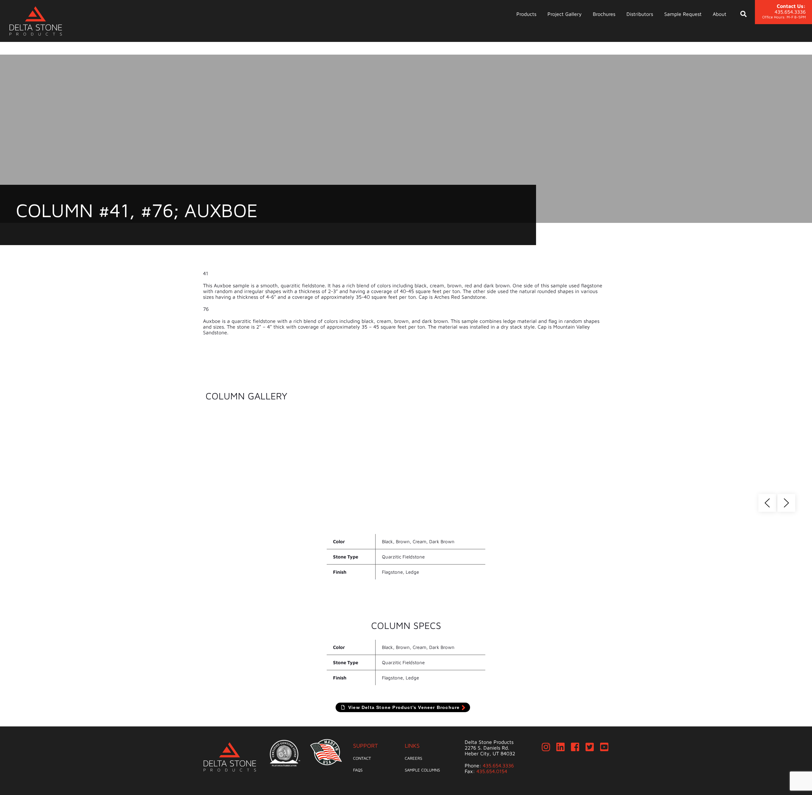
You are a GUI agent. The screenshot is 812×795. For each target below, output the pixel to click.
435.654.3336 (498, 765)
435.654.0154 (491, 771)
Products (526, 14)
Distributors (639, 14)
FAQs (358, 769)
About (719, 14)
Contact (362, 758)
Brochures (604, 14)
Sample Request (683, 14)
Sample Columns (422, 769)
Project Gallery (564, 14)
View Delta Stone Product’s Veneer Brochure (403, 707)
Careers (413, 758)
